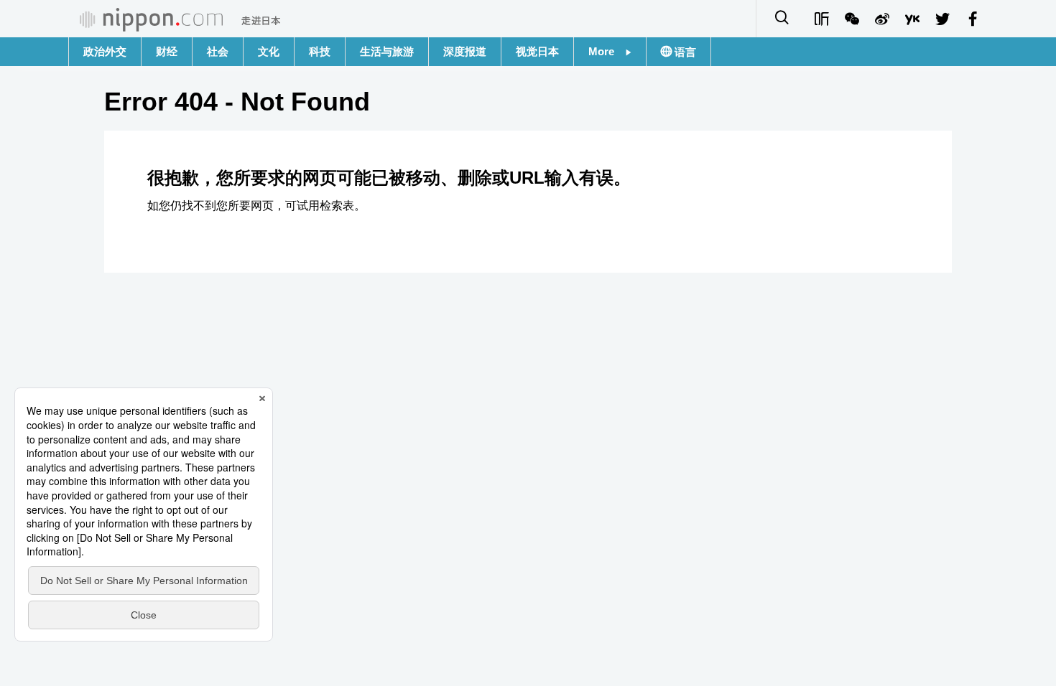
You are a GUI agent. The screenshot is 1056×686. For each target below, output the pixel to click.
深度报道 (464, 51)
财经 (166, 51)
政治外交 (104, 51)
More (606, 51)
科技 (319, 51)
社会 (217, 51)
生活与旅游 (387, 51)
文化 (268, 51)
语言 (684, 52)
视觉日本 (537, 51)
